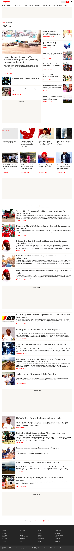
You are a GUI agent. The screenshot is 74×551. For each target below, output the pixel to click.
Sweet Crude (58, 529)
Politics (24, 5)
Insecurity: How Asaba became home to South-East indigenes (52, 64)
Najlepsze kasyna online (18, 548)
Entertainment (23, 529)
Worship (57, 541)
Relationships (41, 538)
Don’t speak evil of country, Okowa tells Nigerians (38, 329)
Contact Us (32, 547)
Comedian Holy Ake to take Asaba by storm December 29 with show (64, 167)
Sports (45, 5)
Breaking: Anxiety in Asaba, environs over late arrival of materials (41, 478)
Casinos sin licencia (39, 548)
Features (22, 532)
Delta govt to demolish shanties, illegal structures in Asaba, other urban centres (41, 241)
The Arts (57, 532)
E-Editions (4, 541)
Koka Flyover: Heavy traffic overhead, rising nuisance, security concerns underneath (21, 59)
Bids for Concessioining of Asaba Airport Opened (37, 447)
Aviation (4, 530)
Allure (3, 529)
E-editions (17, 5)
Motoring (40, 535)
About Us (19, 547)
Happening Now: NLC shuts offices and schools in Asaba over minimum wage (43, 227)
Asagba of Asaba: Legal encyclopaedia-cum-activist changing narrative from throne (52, 33)
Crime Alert (4, 535)
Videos (57, 536)
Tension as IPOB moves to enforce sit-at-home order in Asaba (52, 75)
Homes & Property (24, 536)
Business (37, 5)
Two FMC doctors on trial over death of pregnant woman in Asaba (42, 345)
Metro (31, 5)
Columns (59, 5)
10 (42, 206)
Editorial (52, 5)
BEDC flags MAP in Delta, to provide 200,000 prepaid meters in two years (43, 315)
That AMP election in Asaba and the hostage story (10, 166)
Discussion (4, 538)
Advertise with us (25, 547)
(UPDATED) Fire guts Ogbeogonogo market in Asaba (64, 143)
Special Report (41, 540)
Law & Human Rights (42, 532)
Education (4, 540)
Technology (58, 530)
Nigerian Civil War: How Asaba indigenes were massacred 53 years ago (27, 144)
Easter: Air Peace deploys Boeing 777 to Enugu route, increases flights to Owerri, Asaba (52, 98)
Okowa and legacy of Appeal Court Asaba (45, 165)
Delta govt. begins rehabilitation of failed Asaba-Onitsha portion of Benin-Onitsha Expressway (40, 360)
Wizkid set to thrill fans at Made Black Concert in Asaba (27, 166)
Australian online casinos (29, 548)
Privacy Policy (38, 547)
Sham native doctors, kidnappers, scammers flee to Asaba (52, 54)
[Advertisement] (37, 297)
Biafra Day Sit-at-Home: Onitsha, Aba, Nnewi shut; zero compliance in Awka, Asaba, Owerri (40, 434)
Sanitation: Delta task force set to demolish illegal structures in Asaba (43, 271)
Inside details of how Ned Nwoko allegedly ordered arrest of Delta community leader (52, 87)
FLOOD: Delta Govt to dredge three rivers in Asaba (38, 417)
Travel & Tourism (59, 535)
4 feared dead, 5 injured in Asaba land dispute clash (25, 89)
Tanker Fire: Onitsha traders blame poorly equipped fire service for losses (41, 212)
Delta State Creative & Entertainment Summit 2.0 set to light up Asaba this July (52, 44)
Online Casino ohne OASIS (47, 547)
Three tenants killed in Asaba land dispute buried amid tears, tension (25, 79)
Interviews (40, 529)
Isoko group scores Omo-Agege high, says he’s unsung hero (46, 143)
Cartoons (57, 533)
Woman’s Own (58, 540)
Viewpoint (57, 538)
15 (47, 206)
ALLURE (66, 5)
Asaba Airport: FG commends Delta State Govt (36, 373)
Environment (23, 530)
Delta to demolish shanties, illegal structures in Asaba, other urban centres (42, 256)
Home (3, 5)
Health (21, 535)
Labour (39, 530)
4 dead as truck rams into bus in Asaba (9, 142)
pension (21, 541)
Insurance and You (24, 540)
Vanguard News (6, 2)
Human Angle (23, 538)
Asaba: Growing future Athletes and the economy (37, 462)
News (8, 5)
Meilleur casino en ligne (57, 547)
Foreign (21, 533)
